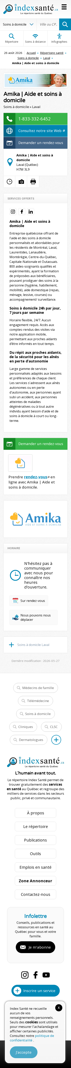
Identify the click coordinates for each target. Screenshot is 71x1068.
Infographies (59, 41)
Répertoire (11, 41)
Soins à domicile (28, 58)
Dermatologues (31, 739)
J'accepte (24, 1052)
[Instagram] (25, 975)
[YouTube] (46, 975)
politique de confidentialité (32, 1037)
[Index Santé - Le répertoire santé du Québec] (30, 9)
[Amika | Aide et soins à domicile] (35, 80)
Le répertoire (35, 826)
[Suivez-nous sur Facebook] (22, 211)
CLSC (54, 726)
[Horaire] (9, 182)
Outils (35, 853)
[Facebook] (35, 975)
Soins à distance (35, 41)
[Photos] (21, 182)
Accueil (31, 53)
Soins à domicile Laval (33, 645)
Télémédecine (38, 700)
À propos (35, 813)
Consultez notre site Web (40, 130)
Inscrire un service (39, 990)
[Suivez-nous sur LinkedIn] (30, 211)
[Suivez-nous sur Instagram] (13, 211)
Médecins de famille (38, 688)
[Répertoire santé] (56, 740)
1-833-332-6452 (34, 119)
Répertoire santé (52, 53)
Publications (35, 840)
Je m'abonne (40, 947)
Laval (46, 58)
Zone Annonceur (35, 880)
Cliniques (25, 726)
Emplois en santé (35, 867)
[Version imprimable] (33, 182)
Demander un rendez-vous (40, 142)
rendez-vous (35, 476)
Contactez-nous (35, 894)
